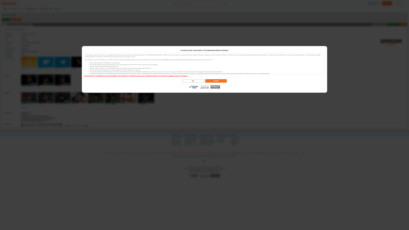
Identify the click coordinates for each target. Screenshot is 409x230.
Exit (193, 81)
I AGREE (216, 81)
